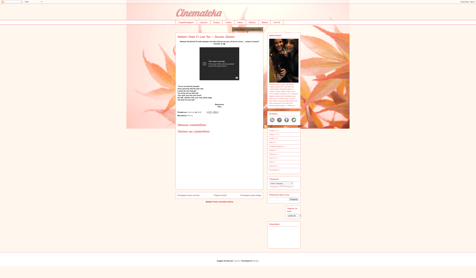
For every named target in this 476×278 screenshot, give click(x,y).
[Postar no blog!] (210, 112)
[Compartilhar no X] (212, 112)
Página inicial (220, 195)
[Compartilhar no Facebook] (215, 112)
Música (252, 22)
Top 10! (277, 22)
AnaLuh (272, 154)
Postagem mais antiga (250, 195)
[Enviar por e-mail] (208, 112)
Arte (271, 162)
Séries (265, 22)
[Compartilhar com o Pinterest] (217, 112)
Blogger (256, 261)
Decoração (273, 170)
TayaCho (237, 261)
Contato (203, 22)
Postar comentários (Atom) (223, 202)
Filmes (216, 22)
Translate (289, 186)
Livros (228, 22)
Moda (240, 22)
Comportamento (186, 22)
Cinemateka (198, 12)
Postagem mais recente (189, 195)
